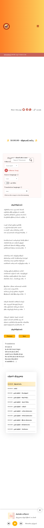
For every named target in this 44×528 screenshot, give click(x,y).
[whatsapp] (30, 109)
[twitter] (23, 109)
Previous (9, 336)
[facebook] (27, 109)
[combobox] (11, 166)
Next (24, 336)
